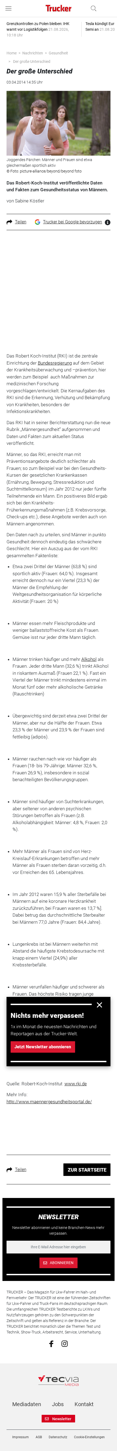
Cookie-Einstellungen (89, 1437)
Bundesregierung (55, 363)
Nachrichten (32, 53)
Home (12, 53)
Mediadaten (26, 1404)
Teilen (20, 221)
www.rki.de (75, 1083)
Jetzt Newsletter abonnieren (42, 1046)
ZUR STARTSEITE (87, 1170)
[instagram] (64, 1343)
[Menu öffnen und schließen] (9, 8)
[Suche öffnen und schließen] (92, 8)
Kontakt (84, 1404)
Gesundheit (58, 53)
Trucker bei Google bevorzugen (72, 221)
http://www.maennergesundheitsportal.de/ (49, 1101)
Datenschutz (58, 1437)
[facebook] (51, 1343)
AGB (39, 1437)
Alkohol (89, 659)
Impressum (20, 1437)
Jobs (58, 1404)
